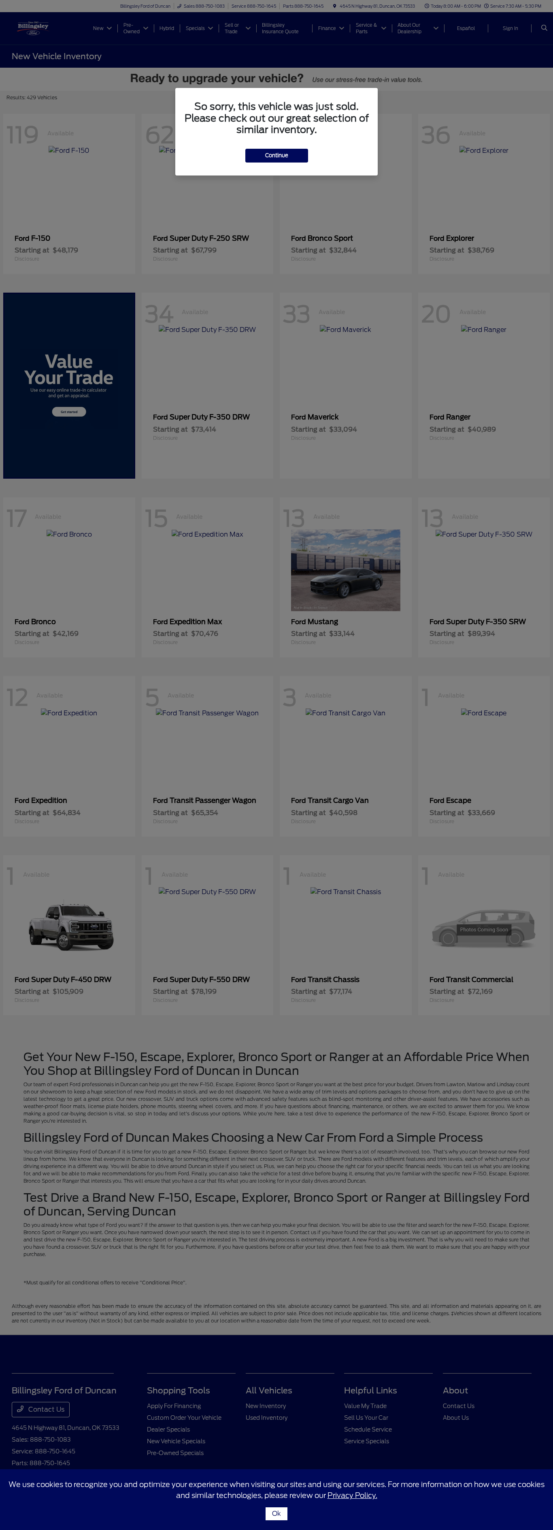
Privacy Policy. (352, 1495)
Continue (276, 155)
